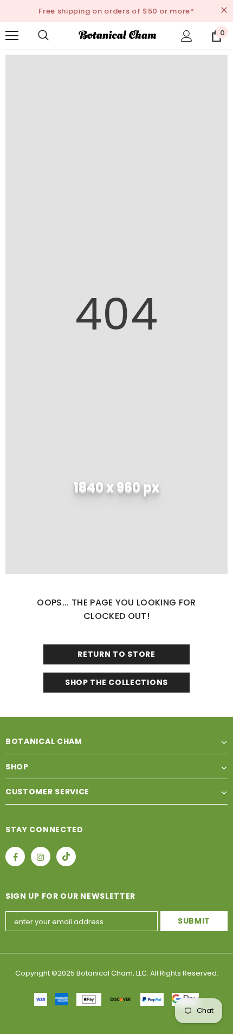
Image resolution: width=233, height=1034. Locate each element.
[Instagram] (40, 856)
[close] (223, 10)
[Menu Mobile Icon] (11, 35)
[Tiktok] (66, 856)
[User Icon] (186, 36)
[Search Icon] (54, 35)
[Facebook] (15, 856)
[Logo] (118, 35)
